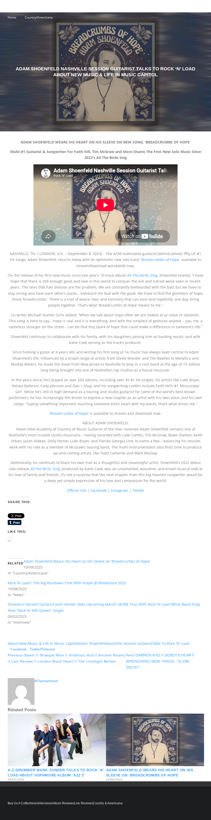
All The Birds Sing (142, 275)
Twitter (138, 490)
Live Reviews (83, 803)
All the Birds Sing (45, 468)
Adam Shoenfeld (92, 643)
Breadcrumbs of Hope (160, 259)
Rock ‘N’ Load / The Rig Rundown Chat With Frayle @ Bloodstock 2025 (67, 582)
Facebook (99, 490)
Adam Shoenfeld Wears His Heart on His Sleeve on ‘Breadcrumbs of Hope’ (86, 561)
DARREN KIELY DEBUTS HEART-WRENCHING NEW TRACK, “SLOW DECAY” (161, 661)
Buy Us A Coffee (19, 803)
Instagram (119, 490)
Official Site (76, 490)
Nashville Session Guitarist (129, 643)
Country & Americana (107, 803)
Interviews (45, 803)
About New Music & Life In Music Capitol (43, 643)
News (34, 803)
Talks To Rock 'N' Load (170, 643)
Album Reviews (63, 803)
